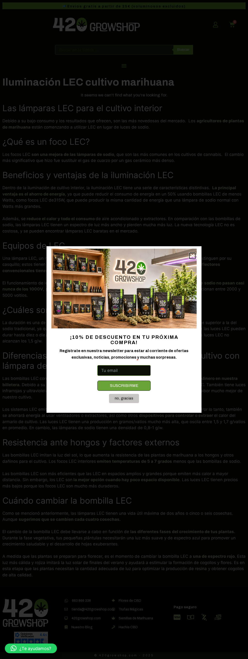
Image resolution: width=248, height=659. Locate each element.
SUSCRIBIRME (124, 386)
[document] (124, 329)
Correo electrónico (115, 360)
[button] (31, 648)
